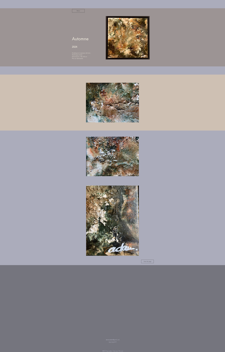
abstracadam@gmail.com (113, 340)
